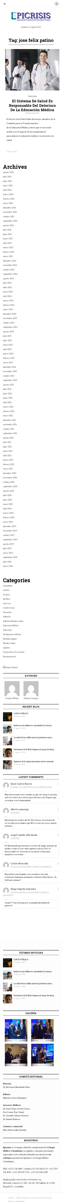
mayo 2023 (8, 344)
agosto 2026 (8, 172)
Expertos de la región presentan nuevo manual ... (34, 761)
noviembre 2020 (10, 477)
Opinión (6, 647)
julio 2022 (7, 389)
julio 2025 (7, 229)
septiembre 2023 (10, 327)
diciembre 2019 (9, 526)
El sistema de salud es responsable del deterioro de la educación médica (32, 105)
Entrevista (32, 96)
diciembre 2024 (9, 260)
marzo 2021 (8, 459)
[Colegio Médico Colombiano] (31, 17)
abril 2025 (7, 243)
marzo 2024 (8, 300)
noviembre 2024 (10, 265)
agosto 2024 (8, 278)
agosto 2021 (8, 437)
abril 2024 (7, 296)
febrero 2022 (8, 411)
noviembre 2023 (10, 318)
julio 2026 (7, 176)
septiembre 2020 (10, 486)
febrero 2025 (8, 252)
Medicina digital (10, 638)
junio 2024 (7, 287)
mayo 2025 (8, 238)
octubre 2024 (8, 269)
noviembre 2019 (10, 530)
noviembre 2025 (10, 212)
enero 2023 (8, 362)
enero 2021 (8, 468)
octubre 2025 (8, 216)
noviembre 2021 (10, 424)
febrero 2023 (8, 358)
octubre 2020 (8, 482)
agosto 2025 (8, 225)
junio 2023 (7, 340)
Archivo (6, 590)
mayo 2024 (8, 291)
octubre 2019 (8, 535)
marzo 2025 (8, 247)
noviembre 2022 (10, 371)
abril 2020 (7, 508)
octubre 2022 (8, 375)
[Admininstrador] (31, 688)
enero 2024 (8, 309)
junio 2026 (7, 181)
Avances (6, 594)
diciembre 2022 (9, 367)
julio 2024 (7, 282)
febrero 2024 (8, 305)
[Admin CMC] (12, 688)
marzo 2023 (8, 353)
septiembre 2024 (10, 274)
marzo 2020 (8, 513)
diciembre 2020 (9, 473)
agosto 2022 (8, 384)
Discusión (7, 612)
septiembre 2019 (10, 539)
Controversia (8, 607)
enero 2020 (8, 521)
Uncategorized (9, 656)
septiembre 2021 (10, 433)
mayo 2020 (8, 504)
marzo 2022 (8, 406)
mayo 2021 (8, 451)
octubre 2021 (8, 429)
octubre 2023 (8, 322)
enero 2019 (8, 552)
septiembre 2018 (10, 557)
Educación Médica (11, 625)
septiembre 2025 (10, 220)
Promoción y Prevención (13, 652)
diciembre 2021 (9, 420)
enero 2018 (8, 566)
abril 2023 (7, 349)
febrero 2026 (8, 198)
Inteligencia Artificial (12, 634)
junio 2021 (7, 446)
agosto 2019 (8, 544)
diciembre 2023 (9, 314)
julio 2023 (7, 336)
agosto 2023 (8, 331)
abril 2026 (7, 190)
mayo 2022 (8, 398)
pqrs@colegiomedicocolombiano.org (25, 1179)
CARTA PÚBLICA (21, 713)
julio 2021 (7, 442)
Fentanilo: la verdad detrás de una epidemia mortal (31, 787)
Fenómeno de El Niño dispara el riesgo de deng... (34, 749)
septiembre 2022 (10, 380)
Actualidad (7, 585)
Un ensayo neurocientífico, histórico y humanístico (31, 866)
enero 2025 (8, 256)
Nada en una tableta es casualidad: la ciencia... (33, 725)
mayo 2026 (8, 185)
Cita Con (7, 603)
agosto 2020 (8, 491)
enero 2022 (8, 415)
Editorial (6, 616)
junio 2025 (7, 234)
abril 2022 (7, 402)
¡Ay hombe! (15, 812)
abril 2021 (7, 455)
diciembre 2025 (9, 207)
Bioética (6, 599)
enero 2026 (8, 203)
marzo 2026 (8, 194)
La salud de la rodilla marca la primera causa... (33, 737)
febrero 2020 (8, 517)
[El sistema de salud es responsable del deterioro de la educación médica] (32, 89)
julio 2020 (7, 495)
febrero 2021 (8, 464)
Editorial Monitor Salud (13, 621)
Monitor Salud (9, 643)
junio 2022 (7, 393)
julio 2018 (7, 561)
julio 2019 (7, 548)
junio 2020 (7, 499)
